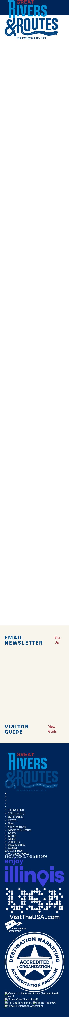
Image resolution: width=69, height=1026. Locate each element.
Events (12, 819)
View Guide (52, 729)
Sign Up (58, 640)
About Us (14, 841)
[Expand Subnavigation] (25, 809)
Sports (12, 832)
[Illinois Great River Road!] (21, 999)
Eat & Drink (15, 816)
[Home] (31, 37)
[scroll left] (1, 37)
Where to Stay (17, 813)
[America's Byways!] (15, 925)
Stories (12, 835)
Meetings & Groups (19, 829)
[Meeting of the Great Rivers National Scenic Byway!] (34, 994)
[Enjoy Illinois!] (34, 872)
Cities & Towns (17, 826)
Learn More (11, 280)
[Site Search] (57, 47)
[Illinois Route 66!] (44, 1002)
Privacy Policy (16, 844)
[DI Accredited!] (34, 961)
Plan (11, 823)
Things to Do (16, 809)
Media (12, 838)
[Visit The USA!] (34, 903)
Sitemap (13, 847)
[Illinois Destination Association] (24, 1005)
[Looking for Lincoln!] (18, 1002)
